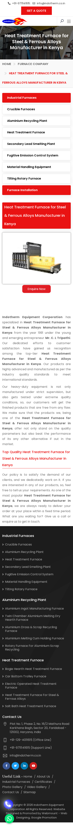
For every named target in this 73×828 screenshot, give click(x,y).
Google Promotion (44, 817)
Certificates (43, 782)
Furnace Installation (22, 190)
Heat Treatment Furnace (26, 132)
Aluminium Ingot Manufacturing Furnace (34, 608)
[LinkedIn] (24, 766)
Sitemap (29, 792)
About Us (43, 776)
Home (6, 64)
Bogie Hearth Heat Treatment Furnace (33, 669)
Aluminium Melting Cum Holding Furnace (34, 638)
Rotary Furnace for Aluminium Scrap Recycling (32, 648)
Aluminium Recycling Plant (27, 121)
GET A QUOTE (36, 11)
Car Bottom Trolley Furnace (25, 676)
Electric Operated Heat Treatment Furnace (31, 686)
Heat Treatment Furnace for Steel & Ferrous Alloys (32, 697)
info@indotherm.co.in (51, 3)
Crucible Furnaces (21, 109)
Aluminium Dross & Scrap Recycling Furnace (31, 629)
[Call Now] (8, 804)
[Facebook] (6, 766)
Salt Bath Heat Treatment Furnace (30, 706)
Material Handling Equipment (29, 167)
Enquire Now (36, 289)
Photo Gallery (12, 787)
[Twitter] (15, 766)
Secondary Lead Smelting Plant (31, 144)
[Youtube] (33, 766)
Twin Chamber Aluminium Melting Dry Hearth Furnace (32, 618)
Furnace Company (33, 64)
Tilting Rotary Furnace (24, 178)
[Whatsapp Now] (9, 818)
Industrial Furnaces (21, 98)
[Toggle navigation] (69, 21)
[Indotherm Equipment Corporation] (15, 21)
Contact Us (10, 792)
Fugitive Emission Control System (32, 155)
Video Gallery (37, 787)
